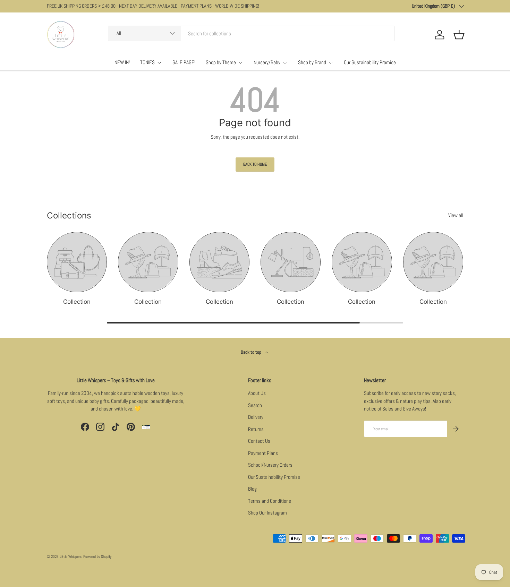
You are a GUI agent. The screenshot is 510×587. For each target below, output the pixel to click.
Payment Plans (263, 453)
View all (455, 215)
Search (255, 405)
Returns (256, 429)
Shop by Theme (221, 62)
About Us (257, 393)
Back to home (255, 164)
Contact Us (259, 441)
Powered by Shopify (97, 556)
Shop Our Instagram (267, 512)
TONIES (147, 62)
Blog (252, 488)
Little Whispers (71, 556)
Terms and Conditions (269, 501)
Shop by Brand (312, 62)
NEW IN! (122, 62)
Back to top (251, 352)
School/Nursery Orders (270, 464)
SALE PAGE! (183, 62)
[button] (459, 34)
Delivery (255, 417)
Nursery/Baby (267, 62)
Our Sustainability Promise (370, 62)
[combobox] (251, 33)
